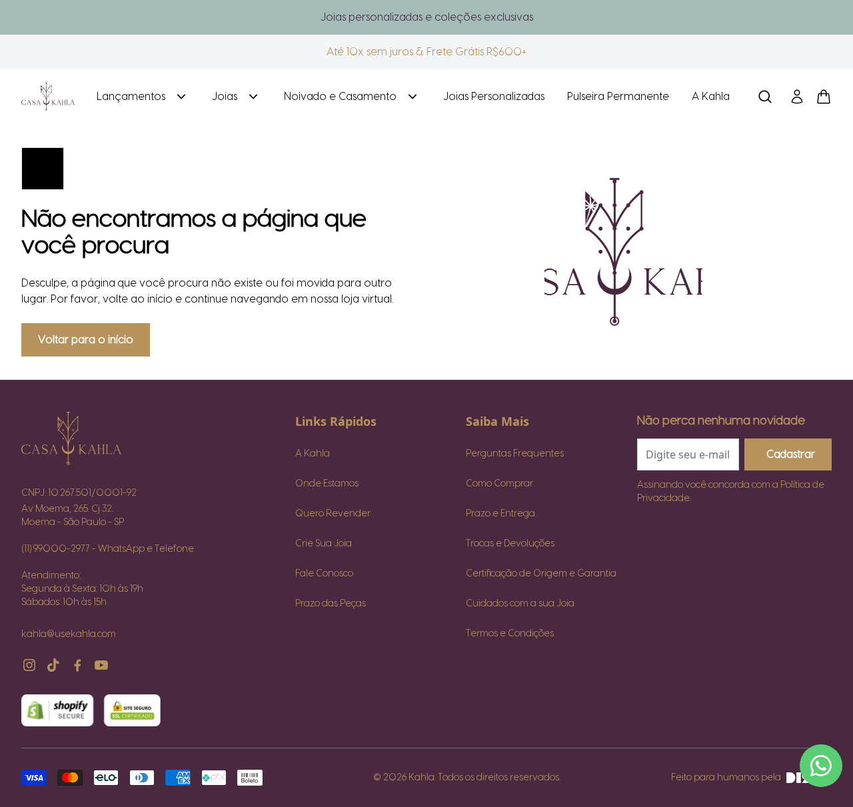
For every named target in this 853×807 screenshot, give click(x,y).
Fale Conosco (324, 573)
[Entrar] (797, 97)
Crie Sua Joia (323, 543)
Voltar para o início (85, 340)
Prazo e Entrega (500, 513)
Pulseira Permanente (618, 96)
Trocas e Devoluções (510, 543)
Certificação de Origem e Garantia (541, 573)
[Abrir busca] (765, 97)
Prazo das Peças (330, 603)
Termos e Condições (510, 633)
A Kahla (711, 96)
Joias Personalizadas (493, 96)
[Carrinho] (48, 97)
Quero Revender (333, 513)
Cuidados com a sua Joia (520, 603)
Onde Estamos (327, 483)
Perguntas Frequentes (515, 453)
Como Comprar (499, 483)
